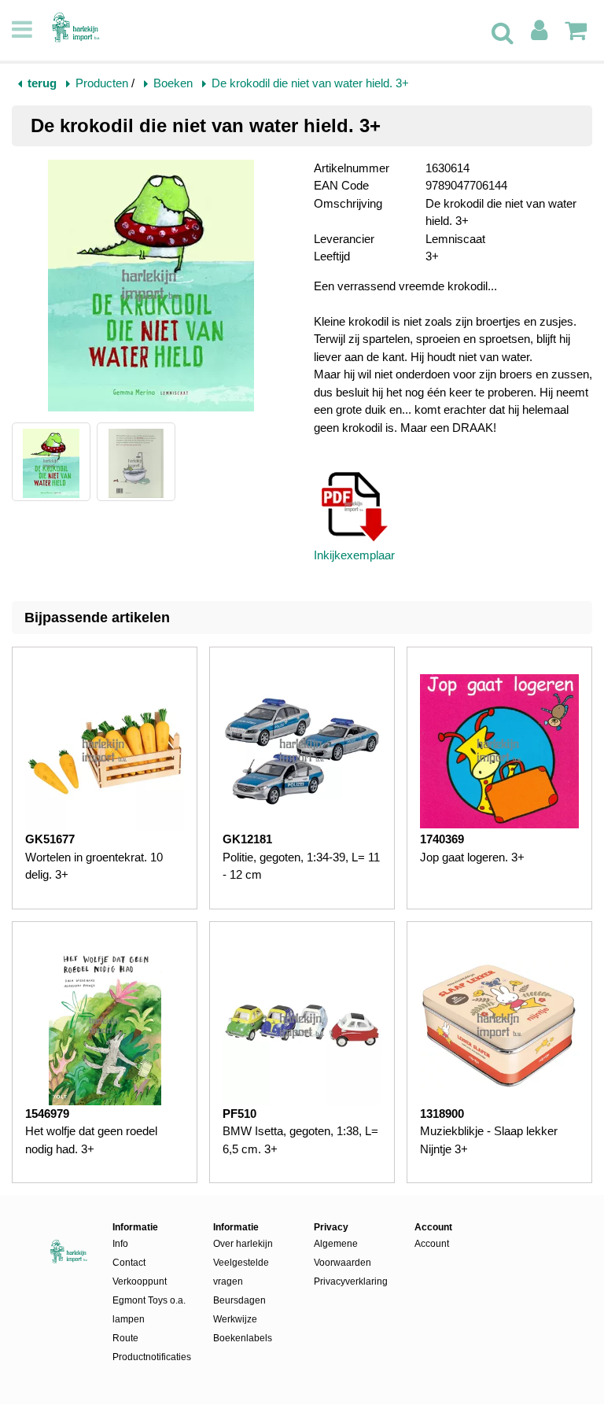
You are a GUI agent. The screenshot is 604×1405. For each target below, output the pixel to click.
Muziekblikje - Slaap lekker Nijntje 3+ (489, 1140)
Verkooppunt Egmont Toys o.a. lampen (149, 1300)
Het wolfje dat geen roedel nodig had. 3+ (91, 1140)
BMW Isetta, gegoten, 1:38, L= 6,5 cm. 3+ (300, 1140)
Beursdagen (239, 1300)
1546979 (47, 1113)
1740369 (442, 839)
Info (120, 1243)
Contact (128, 1262)
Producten (102, 83)
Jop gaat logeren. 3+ (472, 857)
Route (125, 1338)
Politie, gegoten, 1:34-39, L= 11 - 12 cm (301, 866)
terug (42, 83)
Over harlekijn (243, 1243)
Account (431, 1243)
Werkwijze (235, 1319)
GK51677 (50, 839)
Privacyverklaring (351, 1281)
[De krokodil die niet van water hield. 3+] (151, 288)
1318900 (442, 1113)
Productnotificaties (151, 1357)
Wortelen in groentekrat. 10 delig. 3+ (94, 866)
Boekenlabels (242, 1338)
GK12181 (247, 839)
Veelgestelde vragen (241, 1272)
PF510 (239, 1113)
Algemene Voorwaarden (342, 1253)
